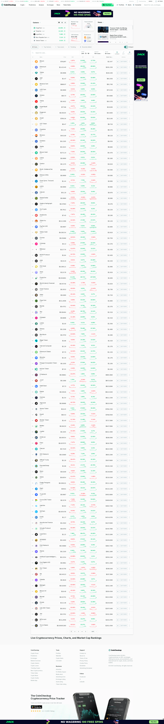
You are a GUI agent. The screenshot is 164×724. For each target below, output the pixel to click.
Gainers (36, 22)
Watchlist (58, 655)
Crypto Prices (34, 653)
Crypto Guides (35, 678)
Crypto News (34, 675)
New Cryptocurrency (37, 670)
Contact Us (83, 653)
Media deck (59, 674)
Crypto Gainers (35, 663)
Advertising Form (60, 676)
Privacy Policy (84, 660)
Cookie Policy (84, 663)
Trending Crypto (35, 668)
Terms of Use (83, 658)
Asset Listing (59, 681)
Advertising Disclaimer (86, 668)
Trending (73, 47)
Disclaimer (83, 665)
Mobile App (34, 680)
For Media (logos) (61, 672)
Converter (59, 660)
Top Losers (60, 47)
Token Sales (34, 673)
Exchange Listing (60, 679)
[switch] (126, 47)
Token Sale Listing (61, 684)
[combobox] (98, 53)
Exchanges (34, 658)
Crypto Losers (35, 665)
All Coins (34, 47)
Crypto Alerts (59, 658)
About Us (82, 655)
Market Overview (35, 660)
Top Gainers (47, 47)
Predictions (34, 655)
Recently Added (86, 47)
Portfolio (58, 653)
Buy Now (124, 61)
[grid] (82, 344)
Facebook (83, 676)
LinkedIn (82, 681)
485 (93, 631)
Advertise (58, 669)
